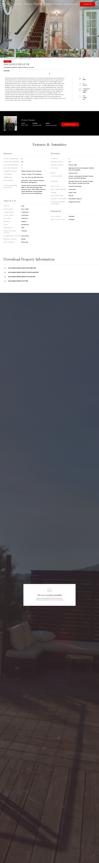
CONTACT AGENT (70, 124)
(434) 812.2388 (37, 125)
